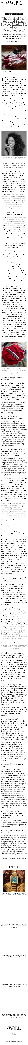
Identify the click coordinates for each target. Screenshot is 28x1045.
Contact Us (8, 1038)
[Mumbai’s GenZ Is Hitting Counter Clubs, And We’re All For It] (14, 943)
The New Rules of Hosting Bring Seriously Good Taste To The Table (14, 985)
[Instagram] (14, 1034)
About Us (20, 1038)
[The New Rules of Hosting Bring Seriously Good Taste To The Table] (14, 972)
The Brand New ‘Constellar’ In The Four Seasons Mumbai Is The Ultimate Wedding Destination (14, 926)
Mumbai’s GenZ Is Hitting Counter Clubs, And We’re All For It (14, 956)
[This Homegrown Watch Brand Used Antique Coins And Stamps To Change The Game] (14, 881)
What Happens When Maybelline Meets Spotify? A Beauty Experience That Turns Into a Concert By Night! (14, 1015)
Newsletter (14, 1038)
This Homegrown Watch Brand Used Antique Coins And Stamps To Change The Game (14, 895)
